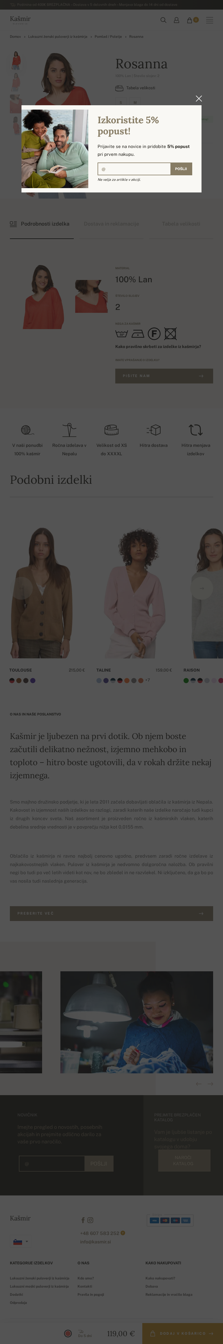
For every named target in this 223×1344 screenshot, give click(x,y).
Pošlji (181, 169)
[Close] (197, 98)
